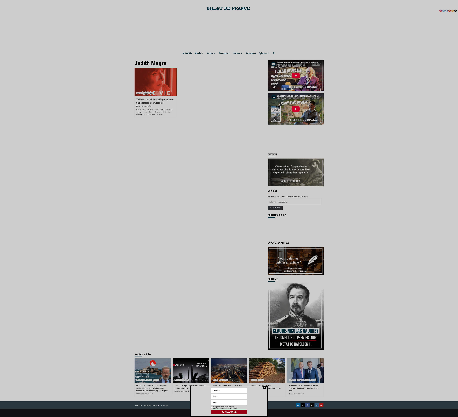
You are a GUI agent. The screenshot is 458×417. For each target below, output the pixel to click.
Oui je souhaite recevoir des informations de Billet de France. (225, 407)
